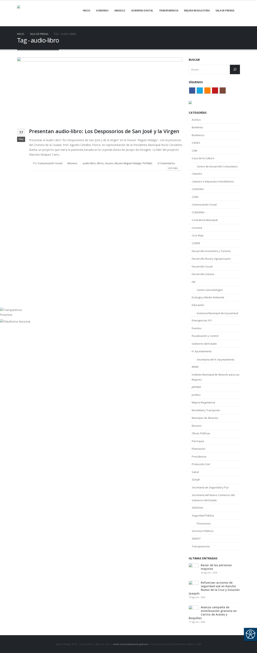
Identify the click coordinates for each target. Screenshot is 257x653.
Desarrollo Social (202, 266)
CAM (194, 150)
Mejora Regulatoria (203, 402)
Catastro (197, 173)
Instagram (223, 90)
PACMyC (147, 163)
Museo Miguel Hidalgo (128, 163)
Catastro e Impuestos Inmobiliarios (213, 181)
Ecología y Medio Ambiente (208, 297)
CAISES (196, 143)
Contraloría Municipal (205, 220)
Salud (195, 472)
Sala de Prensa (224, 10)
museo (109, 163)
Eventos (197, 328)
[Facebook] (209, 23)
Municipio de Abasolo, (205, 418)
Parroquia (198, 441)
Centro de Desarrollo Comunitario (217, 166)
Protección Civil (201, 464)
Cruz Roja (197, 235)
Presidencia (199, 456)
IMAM (195, 367)
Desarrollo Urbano (203, 274)
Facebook (192, 90)
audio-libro (89, 163)
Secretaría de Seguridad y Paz (210, 487)
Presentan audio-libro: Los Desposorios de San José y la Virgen (104, 131)
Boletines (197, 127)
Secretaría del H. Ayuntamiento (216, 359)
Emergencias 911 (202, 320)
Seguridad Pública (203, 515)
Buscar (194, 60)
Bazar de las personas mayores (216, 567)
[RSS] (223, 23)
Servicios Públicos (203, 531)
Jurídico (196, 395)
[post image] (100, 89)
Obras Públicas (201, 433)
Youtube (215, 90)
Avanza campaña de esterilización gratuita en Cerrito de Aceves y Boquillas (213, 612)
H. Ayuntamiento (202, 351)
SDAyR (196, 479)
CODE (195, 197)
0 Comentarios (166, 163)
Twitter (200, 90)
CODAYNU (198, 189)
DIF (193, 282)
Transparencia (201, 546)
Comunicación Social (50, 163)
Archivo (196, 119)
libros (100, 163)
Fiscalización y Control (205, 336)
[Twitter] (216, 23)
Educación (198, 305)
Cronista (197, 228)
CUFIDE (196, 243)
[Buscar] (235, 69)
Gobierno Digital (142, 10)
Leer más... (173, 168)
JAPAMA (196, 387)
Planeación (198, 449)
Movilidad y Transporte (206, 410)
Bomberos (198, 135)
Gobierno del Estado (204, 343)
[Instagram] (237, 23)
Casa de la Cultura (203, 158)
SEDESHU (197, 507)
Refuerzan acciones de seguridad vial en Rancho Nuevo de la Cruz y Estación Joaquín (214, 588)
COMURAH (198, 212)
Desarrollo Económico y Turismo (211, 251)
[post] (194, 568)
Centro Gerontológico (210, 290)
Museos (72, 163)
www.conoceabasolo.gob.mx (130, 644)
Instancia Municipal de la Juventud (217, 313)
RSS (207, 90)
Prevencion (204, 523)
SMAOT (196, 538)
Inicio (86, 10)
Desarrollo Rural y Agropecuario (211, 258)
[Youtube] (230, 23)
